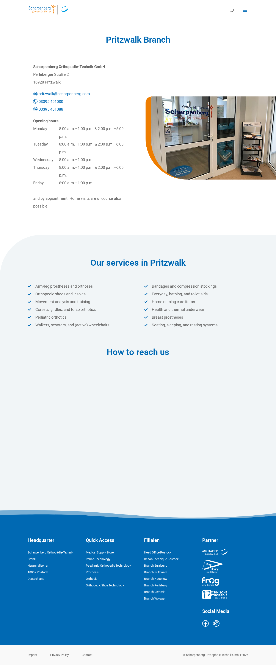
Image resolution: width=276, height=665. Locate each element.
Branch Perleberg (155, 585)
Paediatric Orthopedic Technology (108, 565)
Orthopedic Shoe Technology (105, 585)
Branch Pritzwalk (155, 572)
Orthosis (91, 578)
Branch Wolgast (154, 598)
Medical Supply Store (100, 552)
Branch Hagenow (155, 578)
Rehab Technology (98, 559)
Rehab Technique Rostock (161, 559)
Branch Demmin (154, 592)
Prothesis (92, 572)
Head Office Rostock (157, 552)
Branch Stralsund (155, 565)
